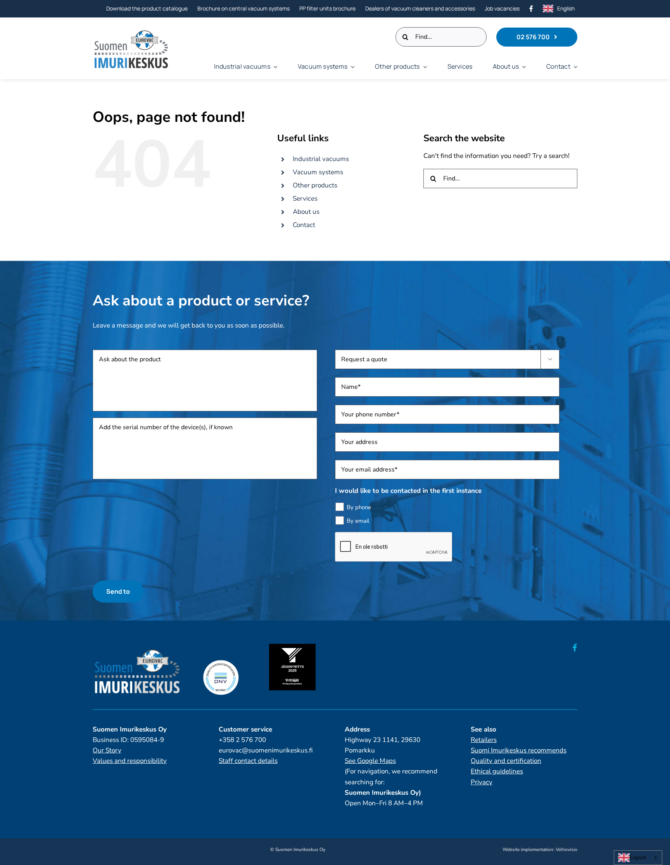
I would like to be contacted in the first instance (408, 491)
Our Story (107, 750)
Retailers (484, 739)
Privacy (481, 782)
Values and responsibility (130, 760)
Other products (315, 185)
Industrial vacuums (321, 158)
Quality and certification (506, 760)
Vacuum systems (318, 172)
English (638, 857)
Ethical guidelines (497, 771)
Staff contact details (248, 760)
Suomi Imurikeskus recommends (518, 750)
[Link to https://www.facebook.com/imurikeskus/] (574, 648)
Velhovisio (566, 849)
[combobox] (638, 857)
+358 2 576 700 (242, 739)
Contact (304, 224)
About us (306, 211)
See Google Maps (370, 760)
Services (305, 198)
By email (358, 521)
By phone (359, 507)
